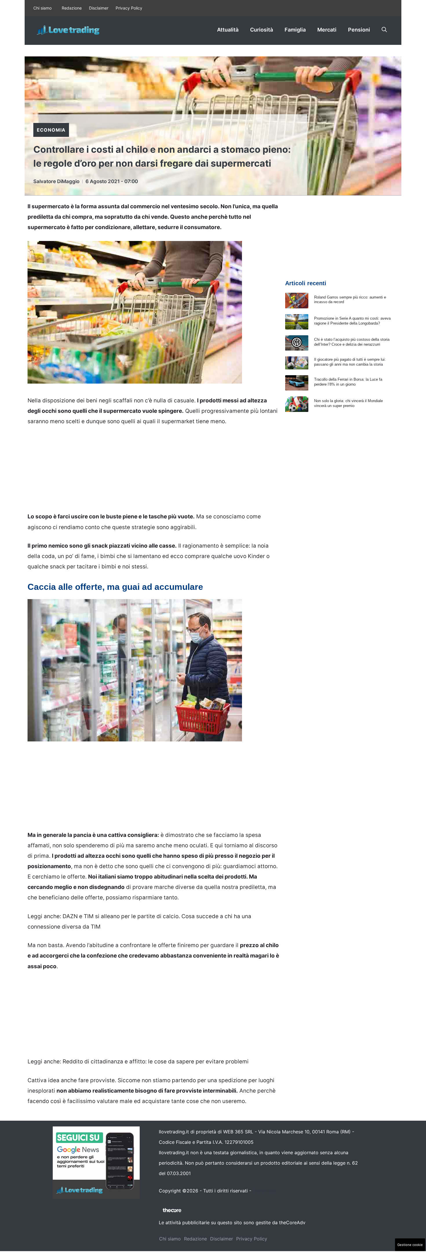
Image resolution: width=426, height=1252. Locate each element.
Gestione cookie (410, 1245)
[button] (384, 30)
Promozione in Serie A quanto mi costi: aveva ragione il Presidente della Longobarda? (352, 320)
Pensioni (359, 30)
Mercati (326, 30)
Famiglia (295, 30)
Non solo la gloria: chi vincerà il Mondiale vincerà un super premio (348, 403)
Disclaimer (98, 7)
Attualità (228, 30)
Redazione (72, 7)
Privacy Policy (129, 7)
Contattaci (264, 1191)
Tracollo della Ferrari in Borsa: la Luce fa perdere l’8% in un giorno (348, 381)
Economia (51, 130)
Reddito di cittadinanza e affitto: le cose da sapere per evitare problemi (156, 1061)
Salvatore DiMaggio (56, 181)
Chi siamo (42, 7)
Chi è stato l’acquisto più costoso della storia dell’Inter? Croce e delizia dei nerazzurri (351, 342)
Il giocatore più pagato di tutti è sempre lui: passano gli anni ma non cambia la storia (350, 362)
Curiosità (261, 30)
